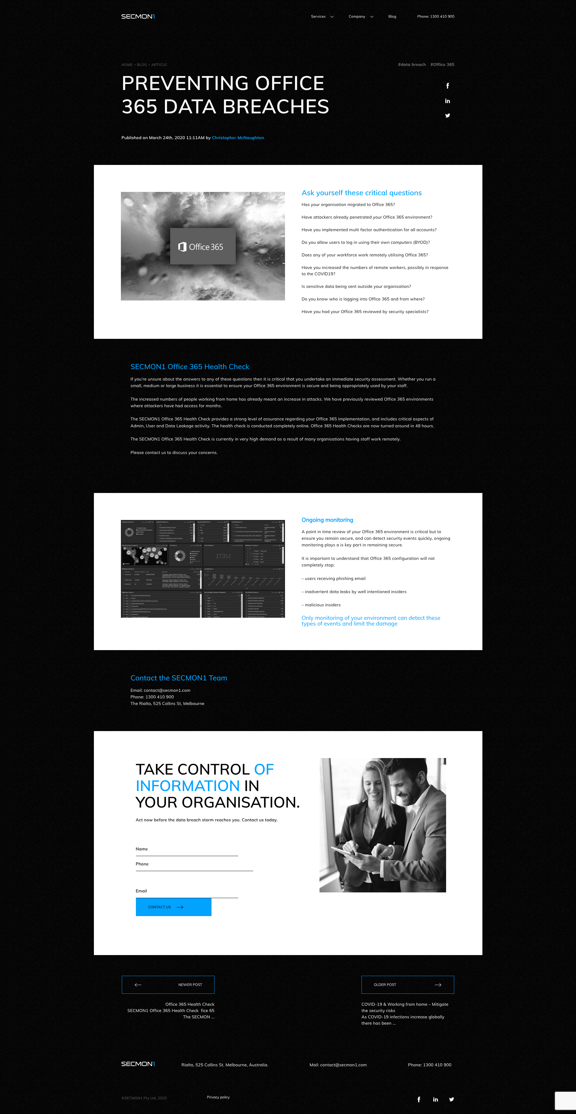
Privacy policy (218, 1097)
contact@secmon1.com (343, 1065)
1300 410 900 (437, 1065)
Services (318, 16)
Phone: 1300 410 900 (435, 16)
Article (159, 64)
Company (357, 16)
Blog (392, 16)
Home (127, 64)
